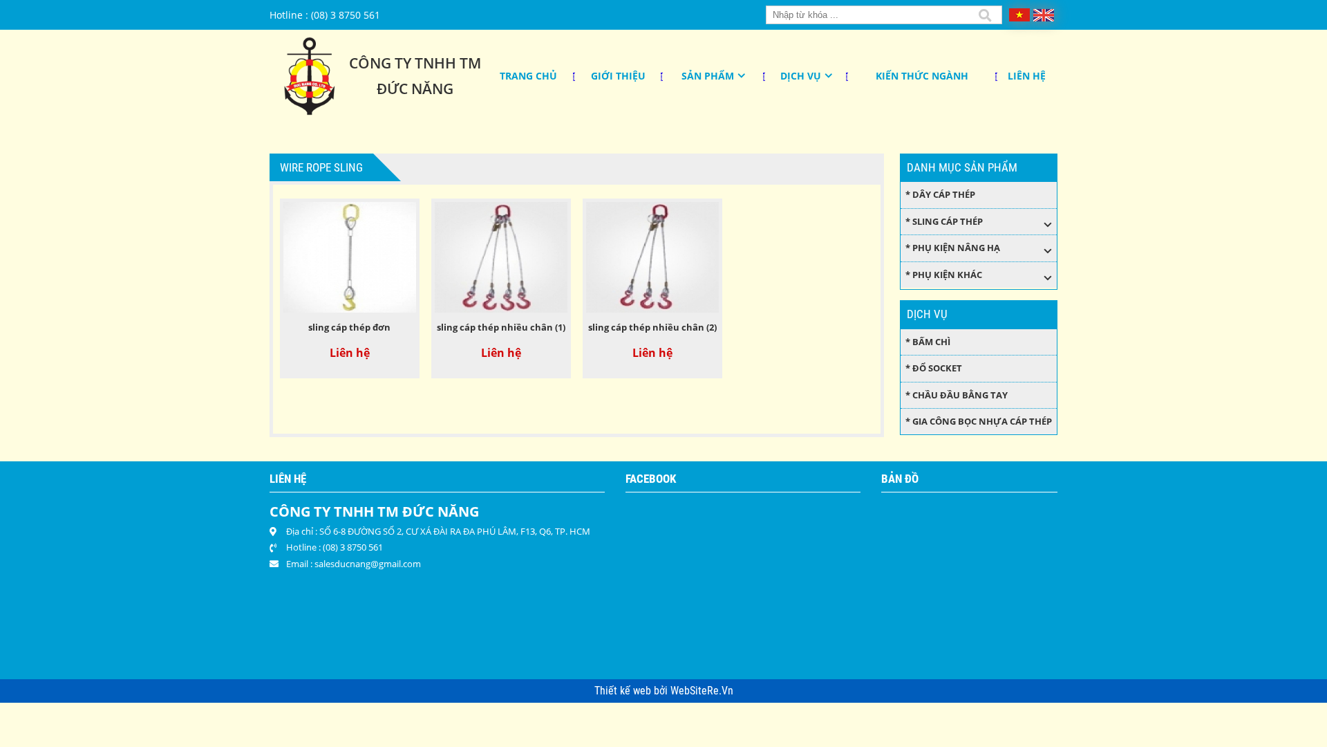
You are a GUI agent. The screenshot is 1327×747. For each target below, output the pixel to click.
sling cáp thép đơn (349, 327)
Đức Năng (415, 88)
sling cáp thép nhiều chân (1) (501, 327)
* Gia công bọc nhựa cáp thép (978, 421)
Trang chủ (528, 75)
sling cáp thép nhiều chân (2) (652, 327)
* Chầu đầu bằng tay (956, 395)
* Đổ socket (933, 368)
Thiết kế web (624, 691)
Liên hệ (1027, 75)
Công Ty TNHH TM (415, 63)
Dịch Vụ (800, 75)
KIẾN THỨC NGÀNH (922, 75)
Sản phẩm (707, 75)
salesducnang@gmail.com (367, 563)
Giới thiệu (618, 75)
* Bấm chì (927, 341)
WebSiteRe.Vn (701, 691)
